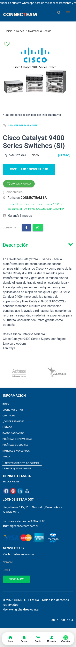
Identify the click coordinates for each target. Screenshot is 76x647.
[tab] (38, 244)
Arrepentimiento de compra (22, 463)
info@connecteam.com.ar (22, 526)
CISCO (35, 155)
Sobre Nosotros (13, 409)
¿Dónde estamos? (13, 421)
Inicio (9, 31)
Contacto (9, 415)
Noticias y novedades (16, 450)
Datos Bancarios (13, 433)
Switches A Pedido (39, 31)
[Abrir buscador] (58, 12)
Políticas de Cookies (15, 445)
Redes (20, 31)
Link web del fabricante (23, 125)
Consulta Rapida (20, 183)
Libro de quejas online (17, 468)
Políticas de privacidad (18, 439)
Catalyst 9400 (17, 155)
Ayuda (6, 456)
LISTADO (7, 427)
